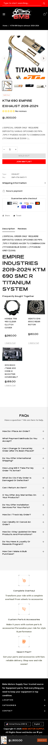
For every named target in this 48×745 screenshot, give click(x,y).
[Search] (44, 3)
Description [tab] (8, 229)
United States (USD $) (18, 724)
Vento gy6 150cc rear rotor (34, 322)
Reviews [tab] (22, 229)
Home (5, 26)
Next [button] (43, 58)
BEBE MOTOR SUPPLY (33, 728)
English (37, 724)
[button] (8, 111)
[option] (24, 57)
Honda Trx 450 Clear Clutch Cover (11, 323)
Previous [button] (4, 58)
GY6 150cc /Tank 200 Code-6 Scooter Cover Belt (11, 371)
